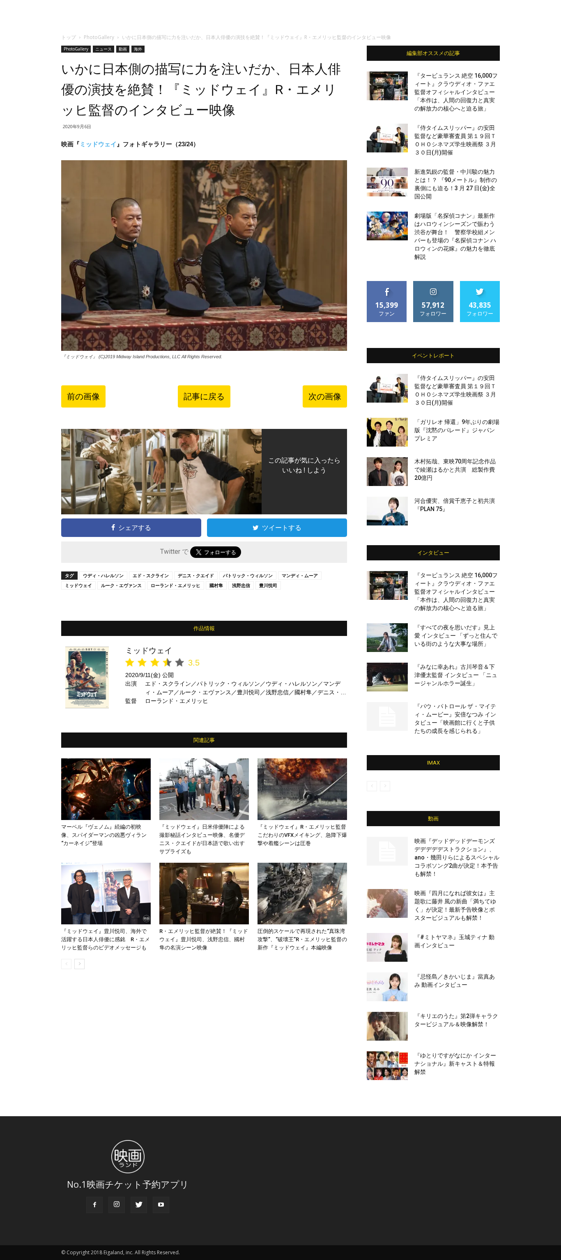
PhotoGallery (99, 37)
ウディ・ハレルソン (103, 575)
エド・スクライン (151, 575)
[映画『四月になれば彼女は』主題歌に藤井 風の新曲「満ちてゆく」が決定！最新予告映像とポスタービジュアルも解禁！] (387, 903)
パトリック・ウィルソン (248, 575)
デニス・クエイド (196, 575)
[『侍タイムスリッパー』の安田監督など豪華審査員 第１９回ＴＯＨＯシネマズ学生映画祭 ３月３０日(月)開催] (387, 138)
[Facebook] (94, 1205)
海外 (138, 49)
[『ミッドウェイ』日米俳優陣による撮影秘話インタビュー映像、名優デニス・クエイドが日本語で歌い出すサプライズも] (204, 789)
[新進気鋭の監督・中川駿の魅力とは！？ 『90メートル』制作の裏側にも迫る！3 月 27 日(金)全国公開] (387, 182)
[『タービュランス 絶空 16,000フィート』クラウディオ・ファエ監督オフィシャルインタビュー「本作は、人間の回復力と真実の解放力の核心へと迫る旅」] (387, 85)
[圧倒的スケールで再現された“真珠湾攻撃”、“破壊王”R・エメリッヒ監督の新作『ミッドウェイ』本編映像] (302, 893)
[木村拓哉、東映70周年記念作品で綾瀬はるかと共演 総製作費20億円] (387, 471)
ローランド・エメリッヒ (175, 585)
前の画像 (83, 396)
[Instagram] (116, 1205)
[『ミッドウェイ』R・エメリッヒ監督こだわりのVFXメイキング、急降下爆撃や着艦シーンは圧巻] (302, 789)
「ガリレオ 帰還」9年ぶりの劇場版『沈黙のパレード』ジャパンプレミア (456, 430)
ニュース (103, 49)
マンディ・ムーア (300, 575)
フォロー (433, 284)
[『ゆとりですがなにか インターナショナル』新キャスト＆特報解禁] (387, 1065)
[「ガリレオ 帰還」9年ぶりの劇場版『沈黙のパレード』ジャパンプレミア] (387, 432)
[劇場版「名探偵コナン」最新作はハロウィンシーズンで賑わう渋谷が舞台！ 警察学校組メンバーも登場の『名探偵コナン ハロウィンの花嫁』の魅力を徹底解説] (387, 226)
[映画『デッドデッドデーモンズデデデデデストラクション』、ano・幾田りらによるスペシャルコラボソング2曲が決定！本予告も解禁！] (387, 851)
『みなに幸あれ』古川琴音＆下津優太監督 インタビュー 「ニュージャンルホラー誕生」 (455, 674)
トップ (68, 37)
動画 (123, 49)
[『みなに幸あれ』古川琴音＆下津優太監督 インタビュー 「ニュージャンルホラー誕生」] (387, 677)
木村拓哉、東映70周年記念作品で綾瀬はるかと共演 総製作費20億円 (455, 469)
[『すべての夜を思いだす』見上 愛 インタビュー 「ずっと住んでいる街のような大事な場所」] (387, 637)
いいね (387, 284)
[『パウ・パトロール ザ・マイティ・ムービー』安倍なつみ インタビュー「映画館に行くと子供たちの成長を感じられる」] (387, 716)
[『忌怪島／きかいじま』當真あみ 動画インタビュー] (387, 986)
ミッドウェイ (98, 144)
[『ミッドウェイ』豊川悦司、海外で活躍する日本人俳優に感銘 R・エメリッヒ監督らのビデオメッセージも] (106, 893)
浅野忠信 (241, 585)
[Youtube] (161, 1205)
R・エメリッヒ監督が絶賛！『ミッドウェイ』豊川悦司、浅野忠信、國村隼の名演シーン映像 (203, 939)
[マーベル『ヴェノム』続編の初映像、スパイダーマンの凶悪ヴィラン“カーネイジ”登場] (106, 789)
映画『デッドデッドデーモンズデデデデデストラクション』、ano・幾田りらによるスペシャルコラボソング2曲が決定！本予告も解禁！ (456, 857)
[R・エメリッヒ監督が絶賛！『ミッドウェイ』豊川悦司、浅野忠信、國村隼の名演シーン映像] (204, 893)
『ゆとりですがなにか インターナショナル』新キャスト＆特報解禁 (455, 1063)
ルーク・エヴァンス (121, 585)
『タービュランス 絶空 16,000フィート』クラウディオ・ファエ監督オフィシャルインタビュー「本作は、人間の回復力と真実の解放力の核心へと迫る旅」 (456, 92)
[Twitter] (139, 1205)
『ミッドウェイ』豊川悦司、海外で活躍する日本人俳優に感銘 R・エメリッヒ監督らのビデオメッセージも (105, 939)
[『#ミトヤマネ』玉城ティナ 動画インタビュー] (387, 947)
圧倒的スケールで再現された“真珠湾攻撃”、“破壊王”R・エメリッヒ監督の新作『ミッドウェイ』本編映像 (302, 939)
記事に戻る (204, 396)
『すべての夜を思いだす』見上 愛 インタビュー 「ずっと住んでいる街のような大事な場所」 (455, 635)
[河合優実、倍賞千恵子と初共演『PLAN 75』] (387, 511)
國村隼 (216, 585)
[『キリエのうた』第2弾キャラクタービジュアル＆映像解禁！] (387, 1026)
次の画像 (324, 396)
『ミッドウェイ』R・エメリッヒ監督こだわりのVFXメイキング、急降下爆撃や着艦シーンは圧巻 (302, 835)
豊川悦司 (268, 585)
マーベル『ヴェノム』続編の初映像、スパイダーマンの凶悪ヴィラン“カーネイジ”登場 (104, 835)
